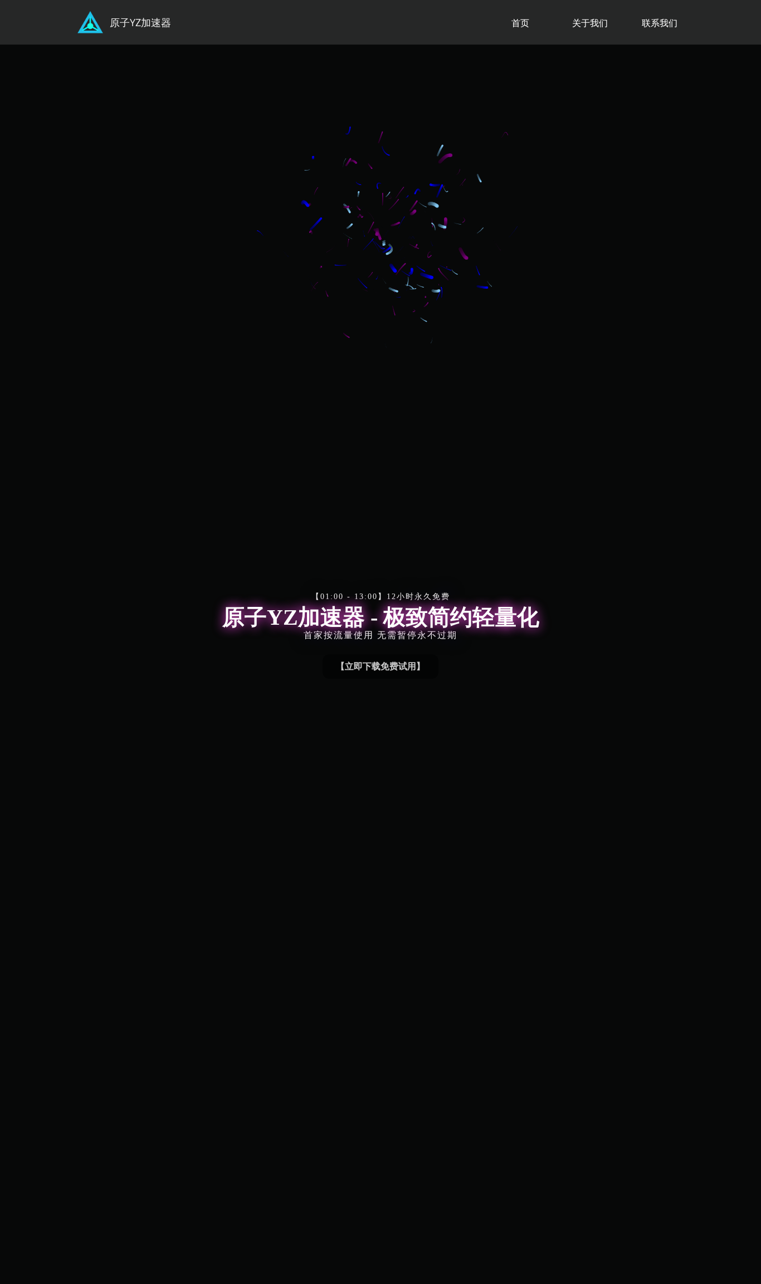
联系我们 (659, 23)
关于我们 (590, 23)
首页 (520, 23)
